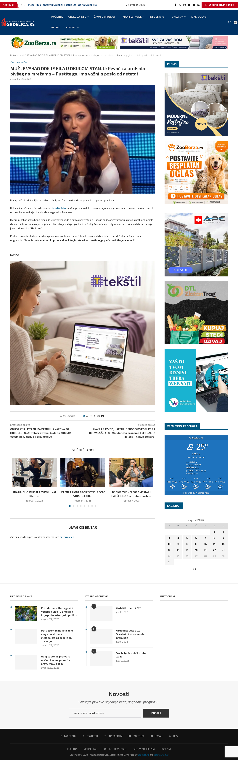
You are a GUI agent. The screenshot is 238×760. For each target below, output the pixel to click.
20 (196, 550)
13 (196, 544)
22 (214, 550)
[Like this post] (87, 416)
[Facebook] (175, 4)
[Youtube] (189, 4)
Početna (14, 55)
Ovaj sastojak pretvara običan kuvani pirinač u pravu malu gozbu (55, 660)
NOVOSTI (71, 27)
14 (205, 544)
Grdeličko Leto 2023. (129, 608)
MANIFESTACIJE (132, 16)
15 (214, 544)
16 (223, 544)
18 (178, 550)
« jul (195, 568)
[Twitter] (179, 4)
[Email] (193, 4)
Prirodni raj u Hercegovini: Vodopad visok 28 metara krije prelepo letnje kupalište (59, 611)
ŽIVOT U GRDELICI (104, 16)
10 (169, 544)
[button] (21, 5)
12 (187, 544)
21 (205, 550)
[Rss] (198, 4)
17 (169, 550)
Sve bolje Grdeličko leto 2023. (131, 654)
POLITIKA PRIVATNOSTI (115, 748)
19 (187, 550)
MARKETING (90, 748)
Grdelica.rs (143, 754)
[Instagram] (184, 4)
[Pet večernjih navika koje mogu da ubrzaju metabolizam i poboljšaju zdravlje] (26, 636)
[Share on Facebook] (91, 416)
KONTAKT (166, 748)
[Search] (229, 22)
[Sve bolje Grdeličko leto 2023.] (101, 658)
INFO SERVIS (156, 16)
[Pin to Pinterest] (98, 416)
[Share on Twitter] (94, 416)
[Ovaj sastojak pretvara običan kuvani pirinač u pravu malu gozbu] (26, 662)
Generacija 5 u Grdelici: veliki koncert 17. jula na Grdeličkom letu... (66, 4)
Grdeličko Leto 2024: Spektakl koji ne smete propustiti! (130, 634)
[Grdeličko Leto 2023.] (101, 613)
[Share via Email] (102, 416)
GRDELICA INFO (77, 16)
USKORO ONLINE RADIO (221, 5)
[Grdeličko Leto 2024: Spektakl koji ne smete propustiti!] (101, 636)
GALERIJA (177, 16)
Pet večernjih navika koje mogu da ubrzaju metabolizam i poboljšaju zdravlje (57, 636)
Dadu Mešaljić (58, 208)
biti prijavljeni (67, 536)
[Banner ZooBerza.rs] (64, 37)
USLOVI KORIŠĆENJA (144, 748)
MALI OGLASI (199, 16)
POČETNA (57, 16)
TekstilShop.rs (161, 754)
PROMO (55, 27)
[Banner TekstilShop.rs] (174, 37)
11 (178, 544)
